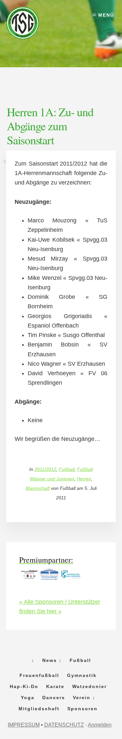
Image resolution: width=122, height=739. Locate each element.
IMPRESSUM (24, 725)
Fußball (67, 469)
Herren (84, 478)
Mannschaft (38, 488)
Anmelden (100, 725)
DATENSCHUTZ (64, 725)
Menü (106, 15)
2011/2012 (45, 469)
